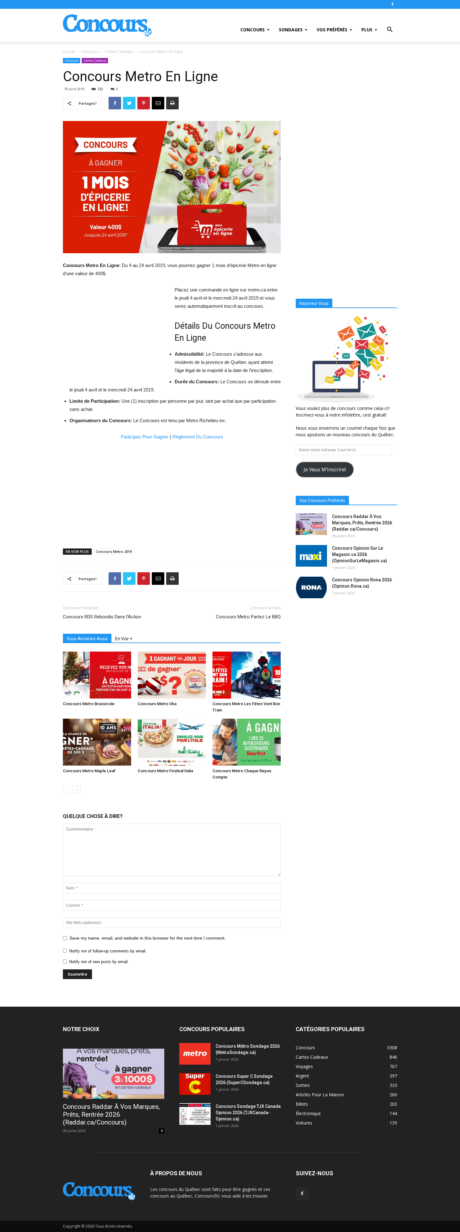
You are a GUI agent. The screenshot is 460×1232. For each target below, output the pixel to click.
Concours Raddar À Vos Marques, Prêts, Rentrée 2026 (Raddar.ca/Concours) (362, 523)
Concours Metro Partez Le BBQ (248, 617)
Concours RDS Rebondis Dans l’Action (102, 617)
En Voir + (123, 638)
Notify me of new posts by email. (99, 961)
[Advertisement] (115, 332)
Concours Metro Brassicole (89, 703)
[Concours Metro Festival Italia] (172, 742)
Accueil (69, 51)
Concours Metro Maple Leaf (89, 770)
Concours (252, 30)
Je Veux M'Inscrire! (325, 469)
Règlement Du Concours (197, 436)
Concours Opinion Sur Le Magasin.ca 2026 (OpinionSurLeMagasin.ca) (359, 554)
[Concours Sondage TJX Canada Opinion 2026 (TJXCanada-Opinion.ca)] (195, 1114)
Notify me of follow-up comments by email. (108, 951)
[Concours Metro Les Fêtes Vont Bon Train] (246, 675)
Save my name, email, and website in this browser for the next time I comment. (147, 938)
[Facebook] (392, 4)
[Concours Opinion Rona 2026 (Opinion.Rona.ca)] (311, 587)
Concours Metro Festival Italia (165, 770)
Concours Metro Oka (157, 703)
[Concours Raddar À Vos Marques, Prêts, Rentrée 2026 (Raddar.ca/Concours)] (311, 524)
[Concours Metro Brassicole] (97, 675)
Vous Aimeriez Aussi (87, 638)
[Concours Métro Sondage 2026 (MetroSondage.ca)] (195, 1054)
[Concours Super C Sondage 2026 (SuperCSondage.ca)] (195, 1084)
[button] (389, 30)
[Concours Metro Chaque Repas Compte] (246, 742)
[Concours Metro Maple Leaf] (97, 742)
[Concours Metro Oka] (172, 675)
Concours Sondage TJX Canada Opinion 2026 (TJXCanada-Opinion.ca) (248, 1112)
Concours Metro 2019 (114, 551)
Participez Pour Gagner (145, 436)
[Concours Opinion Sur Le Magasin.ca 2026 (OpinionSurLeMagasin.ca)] (311, 556)
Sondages (291, 30)
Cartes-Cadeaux (119, 51)
